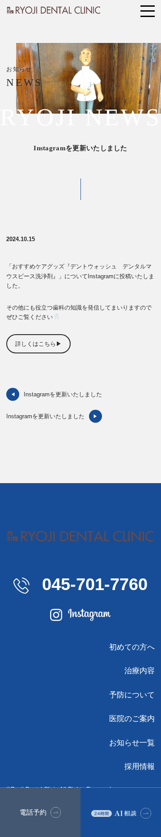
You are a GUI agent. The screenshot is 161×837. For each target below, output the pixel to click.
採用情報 (139, 766)
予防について (131, 694)
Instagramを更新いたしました (56, 394)
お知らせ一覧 (131, 742)
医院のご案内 (131, 718)
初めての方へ (131, 646)
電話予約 (33, 812)
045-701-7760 (92, 584)
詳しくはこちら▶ (38, 343)
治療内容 (139, 670)
